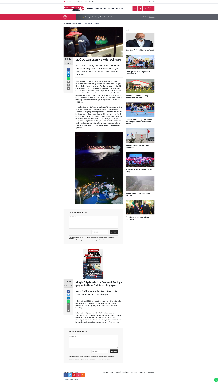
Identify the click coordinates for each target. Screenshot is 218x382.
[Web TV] (149, 1)
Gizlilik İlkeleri (125, 372)
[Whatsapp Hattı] (216, 380)
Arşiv (85, 1)
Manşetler (70, 1)
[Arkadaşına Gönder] (68, 82)
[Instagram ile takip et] (78, 375)
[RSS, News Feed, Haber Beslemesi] (83, 375)
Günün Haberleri (78, 1)
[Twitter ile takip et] (70, 375)
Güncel (90, 8)
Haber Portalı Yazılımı (72, 379)
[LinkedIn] (68, 75)
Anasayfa (105, 372)
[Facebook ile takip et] (66, 375)
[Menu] (135, 8)
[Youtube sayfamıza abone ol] (74, 375)
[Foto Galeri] (153, 1)
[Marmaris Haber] (74, 8)
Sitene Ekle (91, 1)
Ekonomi (119, 8)
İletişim (118, 372)
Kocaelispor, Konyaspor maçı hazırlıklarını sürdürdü (100, 17)
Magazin (111, 8)
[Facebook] (68, 69)
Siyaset (103, 8)
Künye (112, 372)
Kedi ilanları (142, 372)
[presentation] (70, 17)
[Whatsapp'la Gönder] (68, 78)
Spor (97, 8)
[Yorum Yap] (68, 88)
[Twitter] (68, 72)
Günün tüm (148, 17)
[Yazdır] (68, 85)
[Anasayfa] (64, 1)
